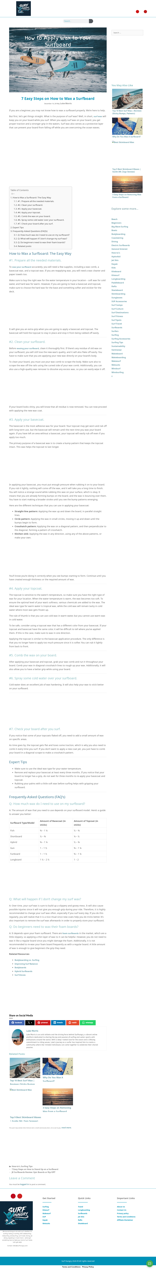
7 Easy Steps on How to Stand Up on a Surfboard (35, 1169)
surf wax (98, 116)
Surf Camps (117, 305)
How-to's (16, 1166)
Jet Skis (115, 260)
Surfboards (117, 327)
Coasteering (117, 238)
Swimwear (117, 350)
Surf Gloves (20, 975)
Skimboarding (118, 293)
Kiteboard (116, 271)
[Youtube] (145, 11)
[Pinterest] (137, 11)
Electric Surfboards (121, 245)
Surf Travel (117, 323)
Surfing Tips (27, 1166)
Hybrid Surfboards (23, 971)
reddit (74, 1023)
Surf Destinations (120, 312)
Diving (115, 241)
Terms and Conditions (71, 1267)
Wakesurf (116, 361)
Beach (114, 219)
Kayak (115, 264)
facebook (18, 1023)
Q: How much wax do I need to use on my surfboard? (43, 234)
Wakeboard (117, 353)
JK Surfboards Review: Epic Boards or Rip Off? (33, 1172)
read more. (66, 1127)
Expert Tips (18, 227)
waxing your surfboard (28, 348)
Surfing (115, 335)
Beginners (116, 223)
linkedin (60, 1023)
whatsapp (89, 1023)
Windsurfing (118, 372)
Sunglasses (117, 297)
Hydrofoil (116, 256)
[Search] (91, 21)
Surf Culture (117, 308)
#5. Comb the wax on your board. (34, 216)
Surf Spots (116, 320)
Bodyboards (20, 967)
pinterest (44, 1023)
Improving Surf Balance (26, 964)
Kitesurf (115, 275)
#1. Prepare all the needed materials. (36, 201)
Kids (114, 267)
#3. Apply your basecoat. (30, 208)
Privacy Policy (88, 1267)
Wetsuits (116, 365)
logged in (24, 1184)
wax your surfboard (21, 267)
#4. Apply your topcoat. (29, 212)
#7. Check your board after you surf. (35, 223)
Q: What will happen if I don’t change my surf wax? (42, 238)
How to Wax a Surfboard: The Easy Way (32, 197)
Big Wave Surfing (120, 226)
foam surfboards (70, 933)
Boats (114, 230)
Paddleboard (118, 282)
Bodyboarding (118, 234)
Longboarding (118, 279)
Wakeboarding (119, 357)
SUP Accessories (119, 301)
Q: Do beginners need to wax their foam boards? (41, 242)
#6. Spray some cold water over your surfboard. (41, 219)
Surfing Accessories (121, 338)
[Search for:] (127, 32)
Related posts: (25, 246)
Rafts (114, 286)
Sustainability (118, 346)
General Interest (119, 249)
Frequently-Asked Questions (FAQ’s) (30, 231)
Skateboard (117, 290)
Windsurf (116, 368)
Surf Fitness (117, 316)
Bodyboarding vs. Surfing (27, 960)
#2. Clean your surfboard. (30, 205)
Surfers (115, 331)
